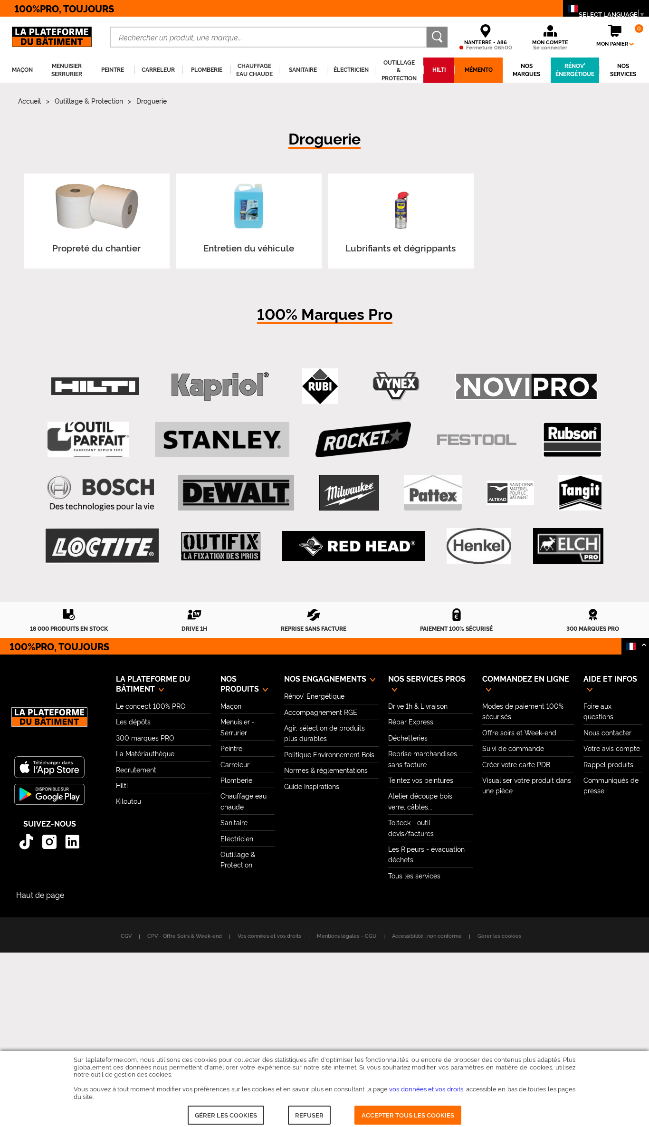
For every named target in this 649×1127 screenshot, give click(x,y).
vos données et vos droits (426, 1088)
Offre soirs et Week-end (519, 732)
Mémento (479, 69)
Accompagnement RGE (320, 711)
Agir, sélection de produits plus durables (324, 732)
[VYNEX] (396, 386)
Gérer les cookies (226, 1114)
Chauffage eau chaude (243, 800)
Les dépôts (133, 721)
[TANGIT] (580, 493)
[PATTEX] (432, 493)
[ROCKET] (363, 439)
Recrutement (136, 769)
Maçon (230, 705)
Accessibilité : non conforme (427, 935)
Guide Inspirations (311, 785)
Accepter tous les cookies (408, 1114)
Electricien (236, 838)
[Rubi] (320, 386)
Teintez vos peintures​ (420, 779)
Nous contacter (607, 732)
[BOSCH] (100, 493)
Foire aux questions (598, 711)
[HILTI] (95, 386)
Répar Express (410, 721)
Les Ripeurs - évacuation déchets (426, 854)
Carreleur (234, 764)
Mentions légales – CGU (346, 935)
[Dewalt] (236, 493)
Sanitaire (234, 822)
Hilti (122, 785)
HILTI (439, 69)
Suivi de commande (513, 747)
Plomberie (236, 779)
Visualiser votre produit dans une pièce (526, 785)
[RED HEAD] (353, 546)
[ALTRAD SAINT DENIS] (510, 493)
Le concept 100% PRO (151, 705)
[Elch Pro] (568, 546)
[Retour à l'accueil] (49, 722)
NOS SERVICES (623, 69)
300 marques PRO (145, 737)
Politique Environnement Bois (329, 754)
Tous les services (414, 875)
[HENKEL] (478, 546)
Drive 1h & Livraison (418, 705)
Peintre (231, 747)
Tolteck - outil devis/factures (411, 827)
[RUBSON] (572, 439)
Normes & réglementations (326, 769)
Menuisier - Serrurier (237, 726)
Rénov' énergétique (574, 69)
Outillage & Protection (89, 101)
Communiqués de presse (611, 785)
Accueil (29, 101)
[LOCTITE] (102, 546)
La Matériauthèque (145, 753)
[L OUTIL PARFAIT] (88, 439)
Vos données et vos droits (269, 935)
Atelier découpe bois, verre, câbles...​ (421, 800)
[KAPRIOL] (220, 387)
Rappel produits (608, 764)
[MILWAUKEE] (349, 493)
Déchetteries (408, 737)
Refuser (309, 1114)
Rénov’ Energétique (314, 695)
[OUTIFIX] (220, 546)
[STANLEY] (222, 439)
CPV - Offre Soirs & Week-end (184, 935)
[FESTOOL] (477, 440)
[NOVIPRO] (526, 386)
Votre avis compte (611, 747)
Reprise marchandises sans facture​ (422, 758)
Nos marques (526, 69)
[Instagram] (49, 841)
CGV (126, 935)
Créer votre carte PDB (516, 764)
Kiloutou (128, 800)
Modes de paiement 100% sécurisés (522, 711)
